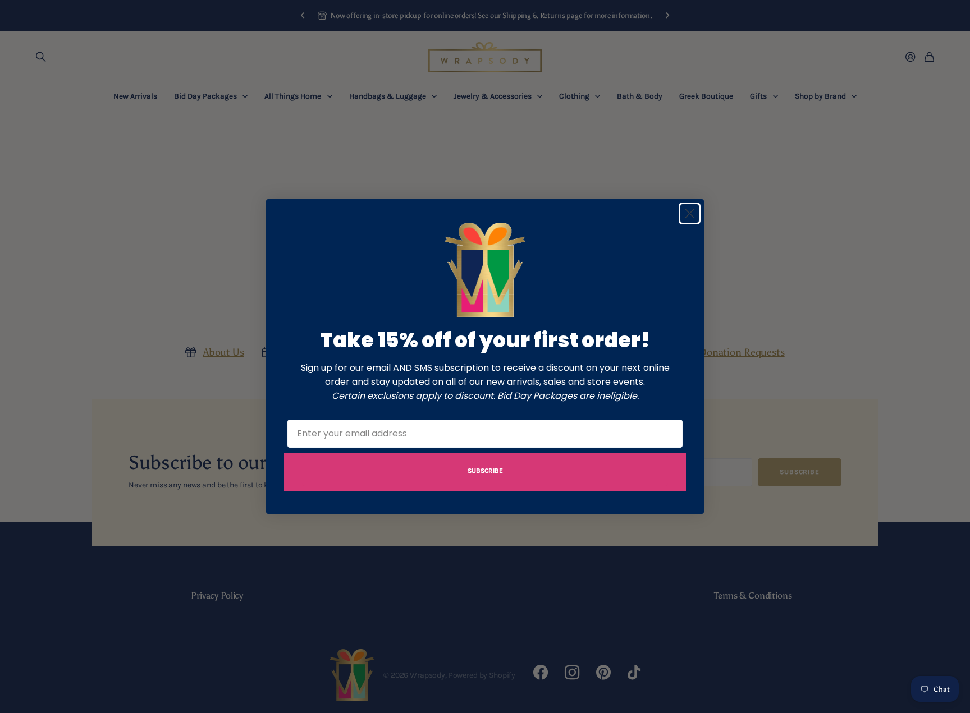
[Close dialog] (689, 213)
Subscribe (485, 471)
